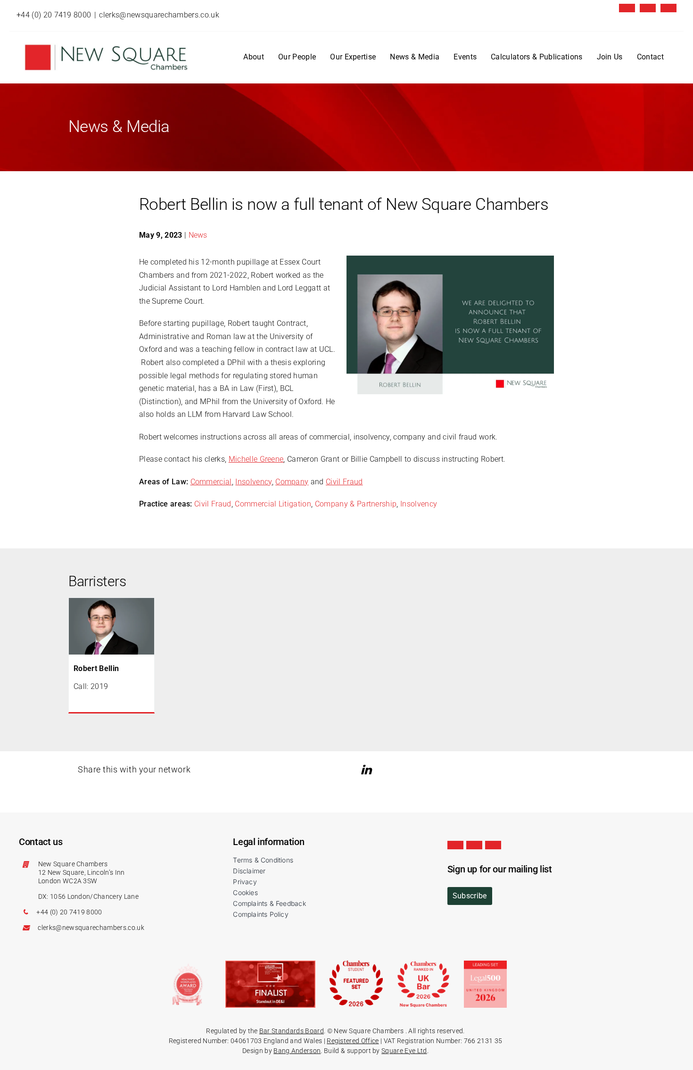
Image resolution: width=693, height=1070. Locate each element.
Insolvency (253, 481)
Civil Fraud (344, 481)
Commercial (211, 481)
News (198, 235)
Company (291, 481)
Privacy (244, 882)
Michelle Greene (256, 459)
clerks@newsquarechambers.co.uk (159, 14)
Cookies (245, 892)
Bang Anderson (297, 1050)
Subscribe (470, 895)
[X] (627, 8)
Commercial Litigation (273, 503)
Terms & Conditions (263, 860)
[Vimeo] (668, 8)
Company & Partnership (356, 503)
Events (465, 56)
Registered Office (353, 1041)
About (253, 56)
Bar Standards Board (291, 1031)
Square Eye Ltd (404, 1050)
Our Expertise (353, 56)
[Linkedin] (648, 8)
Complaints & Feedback (269, 903)
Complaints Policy (261, 914)
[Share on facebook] (381, 770)
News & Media (414, 56)
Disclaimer (249, 871)
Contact (650, 56)
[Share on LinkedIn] (367, 770)
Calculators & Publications (536, 56)
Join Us (610, 56)
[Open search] (668, 57)
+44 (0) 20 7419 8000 (53, 14)
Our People (297, 56)
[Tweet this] (354, 770)
